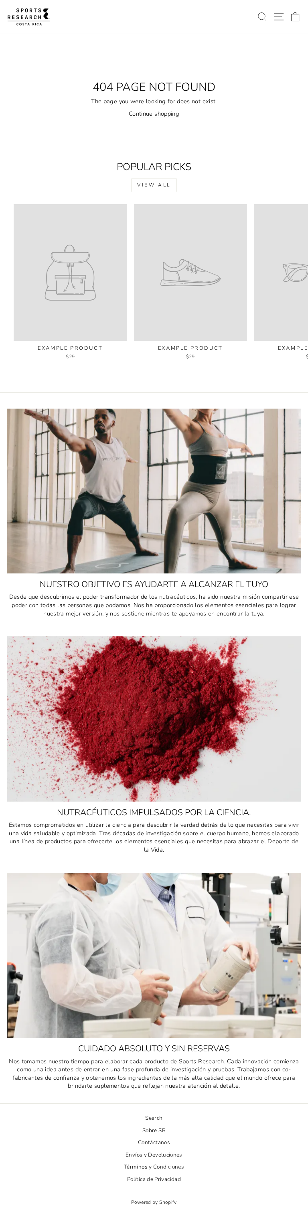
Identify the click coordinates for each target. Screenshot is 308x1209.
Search (153, 1118)
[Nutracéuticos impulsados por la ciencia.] (154, 719)
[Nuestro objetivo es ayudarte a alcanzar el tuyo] (154, 491)
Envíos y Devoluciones (154, 1155)
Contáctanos (154, 1142)
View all (154, 185)
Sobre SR (154, 1130)
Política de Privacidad (154, 1179)
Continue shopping (154, 114)
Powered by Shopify (154, 1202)
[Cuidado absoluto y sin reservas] (154, 955)
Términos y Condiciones (154, 1167)
